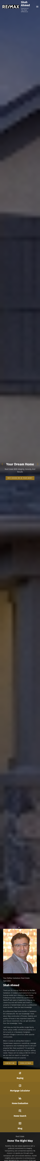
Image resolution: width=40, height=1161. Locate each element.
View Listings (25, 1063)
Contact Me (10, 1063)
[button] (20, 478)
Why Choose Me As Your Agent (20, 478)
